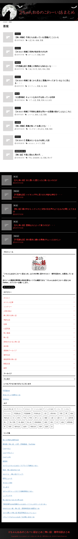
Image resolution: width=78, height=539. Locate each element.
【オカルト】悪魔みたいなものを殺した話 (32, 140)
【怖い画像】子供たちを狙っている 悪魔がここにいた (37, 37)
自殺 (62, 422)
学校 (30, 418)
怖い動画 (21, 422)
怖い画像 (35, 40)
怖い (5, 422)
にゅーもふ (7, 448)
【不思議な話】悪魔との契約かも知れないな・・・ (36, 66)
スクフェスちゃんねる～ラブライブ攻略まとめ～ (20, 466)
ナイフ (38, 143)
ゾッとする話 (49, 409)
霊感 (46, 426)
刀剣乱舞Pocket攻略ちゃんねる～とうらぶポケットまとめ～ (25, 504)
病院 (45, 422)
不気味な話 (37, 413)
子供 (24, 418)
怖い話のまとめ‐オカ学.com (13, 500)
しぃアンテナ (7, 496)
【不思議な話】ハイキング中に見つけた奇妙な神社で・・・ (38, 195)
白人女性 (48, 100)
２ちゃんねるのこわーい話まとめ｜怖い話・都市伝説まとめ (39, 532)
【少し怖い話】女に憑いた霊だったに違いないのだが (35, 180)
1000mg (6, 399)
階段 (51, 129)
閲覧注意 (33, 426)
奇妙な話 (6, 418)
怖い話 (29, 422)
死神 (43, 55)
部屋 (10, 426)
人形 (45, 413)
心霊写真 (70, 418)
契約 (39, 69)
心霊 (30, 40)
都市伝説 (17, 426)
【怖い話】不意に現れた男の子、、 (29, 155)
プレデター (33, 129)
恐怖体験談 (38, 422)
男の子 (49, 158)
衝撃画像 (69, 422)
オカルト (31, 143)
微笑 (36, 115)
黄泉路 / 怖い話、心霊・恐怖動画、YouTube (19, 444)
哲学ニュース (7, 478)
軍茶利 (5, 461)
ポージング (32, 55)
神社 (51, 422)
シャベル (31, 115)
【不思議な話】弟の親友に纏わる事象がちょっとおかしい (37, 239)
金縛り (25, 426)
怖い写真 (12, 422)
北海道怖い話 (37, 158)
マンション (7, 413)
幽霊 (46, 418)
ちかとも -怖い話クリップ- (13, 474)
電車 (40, 426)
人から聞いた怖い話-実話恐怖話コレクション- (19, 513)
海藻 (45, 86)
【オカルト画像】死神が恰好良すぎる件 (31, 52)
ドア (30, 100)
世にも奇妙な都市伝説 (11, 440)
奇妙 (71, 413)
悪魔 (41, 40)
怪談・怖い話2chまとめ (11, 470)
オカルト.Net (7, 483)
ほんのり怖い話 (8, 409)
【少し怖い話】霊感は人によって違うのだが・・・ (34, 225)
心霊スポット (60, 418)
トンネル (66, 409)
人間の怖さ (53, 413)
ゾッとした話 (38, 409)
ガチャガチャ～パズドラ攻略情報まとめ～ (18, 491)
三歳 (29, 69)
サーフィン (32, 86)
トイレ (58, 409)
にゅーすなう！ (8, 453)
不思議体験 (27, 413)
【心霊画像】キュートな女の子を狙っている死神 (35, 97)
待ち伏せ (41, 129)
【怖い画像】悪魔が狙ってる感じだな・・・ (33, 126)
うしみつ (6, 487)
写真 (61, 413)
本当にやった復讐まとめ (11, 395)
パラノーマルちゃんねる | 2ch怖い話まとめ (19, 517)
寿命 (44, 69)
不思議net (6, 391)
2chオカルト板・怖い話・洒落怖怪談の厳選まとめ (21, 508)
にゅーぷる (7, 457)
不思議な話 (17, 413)
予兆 (30, 158)
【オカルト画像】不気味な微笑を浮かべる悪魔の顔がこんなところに (43, 111)
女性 (18, 418)
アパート (19, 409)
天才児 (34, 69)
